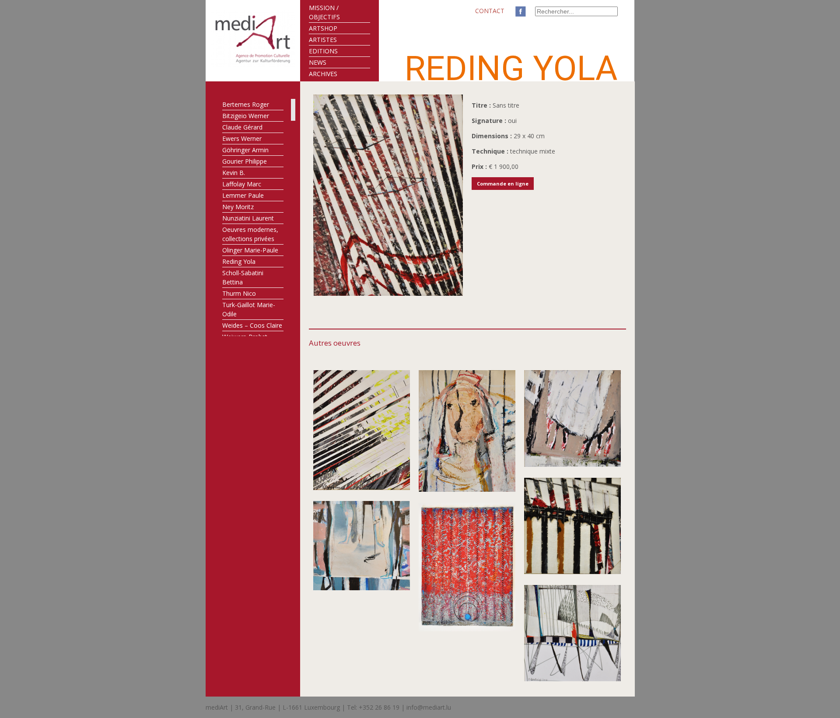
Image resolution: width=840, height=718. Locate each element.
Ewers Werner (242, 138)
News (317, 62)
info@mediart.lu (428, 707)
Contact (489, 11)
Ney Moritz (238, 207)
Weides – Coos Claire (252, 325)
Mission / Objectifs (324, 12)
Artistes (323, 39)
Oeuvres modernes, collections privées (250, 234)
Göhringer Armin (245, 150)
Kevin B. (233, 172)
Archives (323, 74)
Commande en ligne (502, 183)
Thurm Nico (239, 293)
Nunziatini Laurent (248, 218)
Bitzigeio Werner (245, 116)
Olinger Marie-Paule (250, 250)
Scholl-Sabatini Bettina (242, 277)
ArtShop (323, 28)
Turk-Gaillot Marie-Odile (248, 309)
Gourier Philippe (244, 161)
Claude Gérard (242, 127)
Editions (323, 51)
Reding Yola (239, 261)
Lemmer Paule (243, 195)
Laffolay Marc (241, 184)
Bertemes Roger (245, 104)
